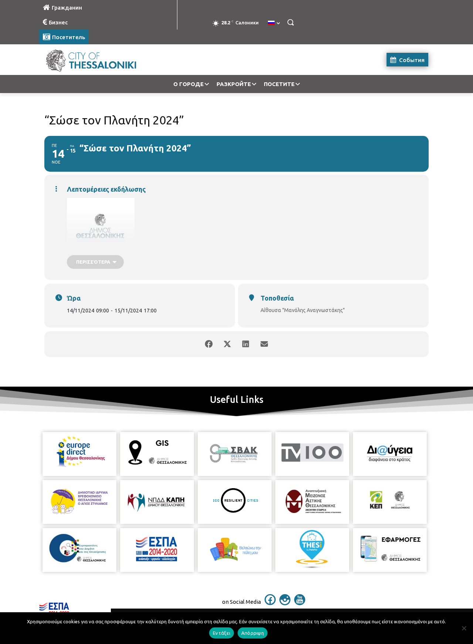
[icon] (270, 603)
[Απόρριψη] (463, 628)
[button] (290, 22)
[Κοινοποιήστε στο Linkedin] (245, 344)
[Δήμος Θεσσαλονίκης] (98, 59)
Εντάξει (221, 633)
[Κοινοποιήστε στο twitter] (227, 344)
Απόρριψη (252, 633)
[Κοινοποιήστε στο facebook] (209, 344)
